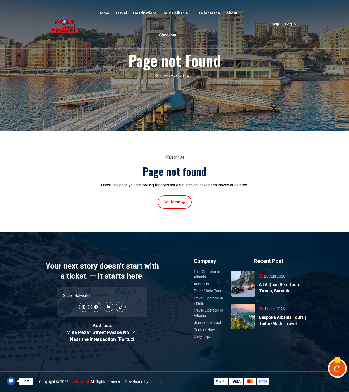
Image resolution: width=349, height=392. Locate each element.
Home (103, 13)
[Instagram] (84, 307)
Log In (290, 24)
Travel (121, 13)
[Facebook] (96, 307)
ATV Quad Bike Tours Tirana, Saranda (279, 287)
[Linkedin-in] (108, 307)
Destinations (145, 13)
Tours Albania (175, 13)
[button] (11, 381)
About (231, 13)
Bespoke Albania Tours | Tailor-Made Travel (282, 320)
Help (275, 24)
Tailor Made (209, 13)
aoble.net (157, 381)
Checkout (168, 35)
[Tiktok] (121, 307)
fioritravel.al (79, 381)
